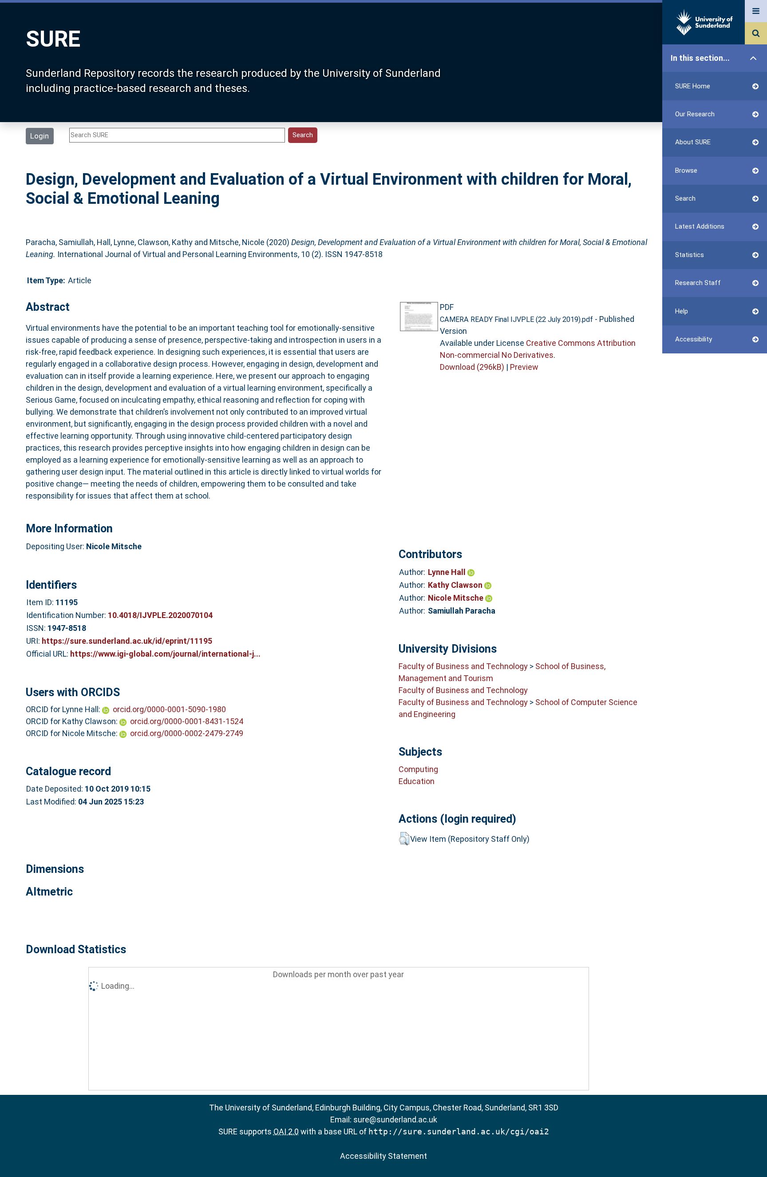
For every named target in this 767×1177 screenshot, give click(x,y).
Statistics (689, 255)
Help (681, 311)
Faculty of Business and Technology (463, 666)
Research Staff (698, 283)
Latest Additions (699, 226)
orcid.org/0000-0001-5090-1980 (169, 709)
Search (685, 198)
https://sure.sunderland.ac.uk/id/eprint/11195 (127, 641)
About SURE (693, 142)
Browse (686, 170)
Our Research (695, 114)
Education (417, 781)
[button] (404, 838)
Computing (418, 769)
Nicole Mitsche (456, 597)
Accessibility (693, 339)
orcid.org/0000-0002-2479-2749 (186, 733)
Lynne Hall (447, 572)
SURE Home (692, 86)
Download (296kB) (472, 367)
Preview (524, 367)
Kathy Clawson (456, 585)
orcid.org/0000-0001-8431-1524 (186, 721)
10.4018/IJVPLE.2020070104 (160, 615)
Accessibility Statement (383, 1156)
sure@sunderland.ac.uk (395, 1119)
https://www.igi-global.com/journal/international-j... (165, 653)
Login (39, 135)
